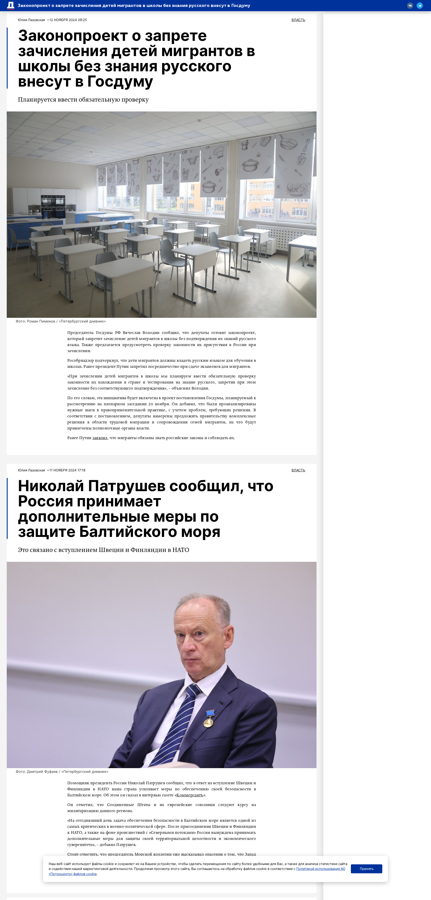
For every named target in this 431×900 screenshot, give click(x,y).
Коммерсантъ (189, 795)
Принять (367, 869)
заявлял (100, 438)
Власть (298, 20)
